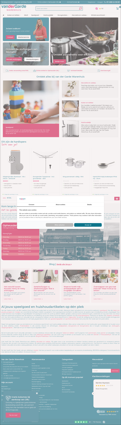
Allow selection (60, 225)
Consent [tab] (31, 204)
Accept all (88, 225)
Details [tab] (89, 204)
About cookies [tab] (60, 204)
